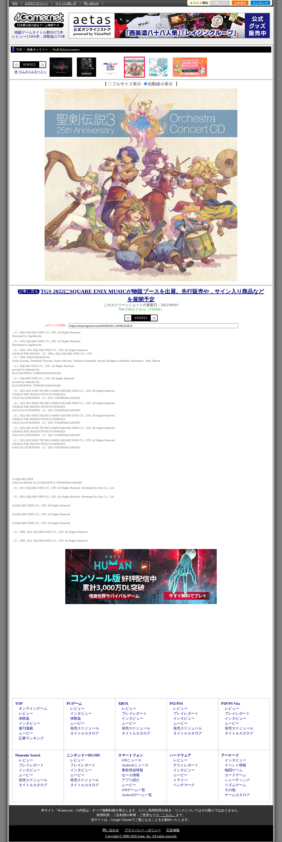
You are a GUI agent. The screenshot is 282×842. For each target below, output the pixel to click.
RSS (15, 3)
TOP (19, 703)
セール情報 (131, 775)
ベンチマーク (184, 785)
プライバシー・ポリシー (142, 830)
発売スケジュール (84, 728)
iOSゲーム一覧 (133, 790)
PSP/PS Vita (230, 703)
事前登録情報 (132, 770)
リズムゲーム (235, 785)
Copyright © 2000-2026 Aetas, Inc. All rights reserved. (141, 836)
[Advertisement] (141, 650)
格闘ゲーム (234, 770)
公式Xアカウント (36, 3)
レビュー (26, 713)
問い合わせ (91, 3)
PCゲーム (74, 703)
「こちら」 (167, 815)
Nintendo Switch (27, 755)
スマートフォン (130, 755)
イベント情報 (235, 765)
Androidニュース (135, 765)
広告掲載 (173, 830)
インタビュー (29, 723)
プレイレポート (134, 713)
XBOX (123, 703)
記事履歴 (240, 3)
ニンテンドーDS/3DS (83, 755)
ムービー (26, 733)
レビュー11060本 (26, 36)
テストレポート (185, 765)
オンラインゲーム (33, 708)
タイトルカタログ (84, 733)
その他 (230, 790)
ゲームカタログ (237, 795)
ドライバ (180, 780)
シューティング (237, 780)
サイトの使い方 (66, 3)
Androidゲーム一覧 (137, 795)
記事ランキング (31, 738)
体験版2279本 (54, 36)
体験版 (24, 718)
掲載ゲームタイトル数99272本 (38, 32)
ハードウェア (180, 755)
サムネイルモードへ (32, 71)
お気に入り (219, 3)
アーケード (230, 755)
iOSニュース (132, 760)
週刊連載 (26, 728)
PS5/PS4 (176, 703)
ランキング (260, 3)
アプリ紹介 (131, 780)
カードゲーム (235, 775)
